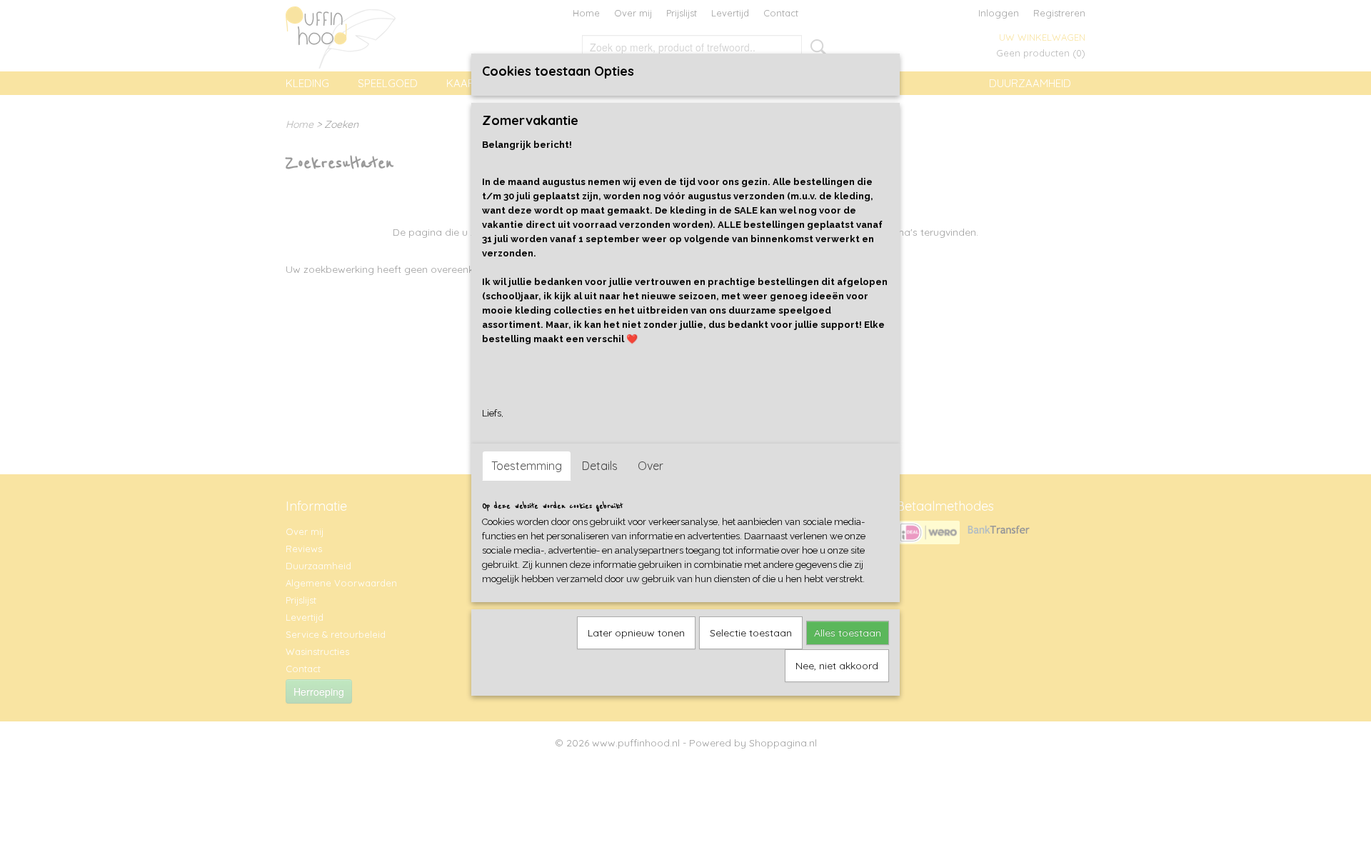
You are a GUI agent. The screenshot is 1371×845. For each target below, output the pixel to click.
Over (650, 466)
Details (600, 466)
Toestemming (526, 466)
